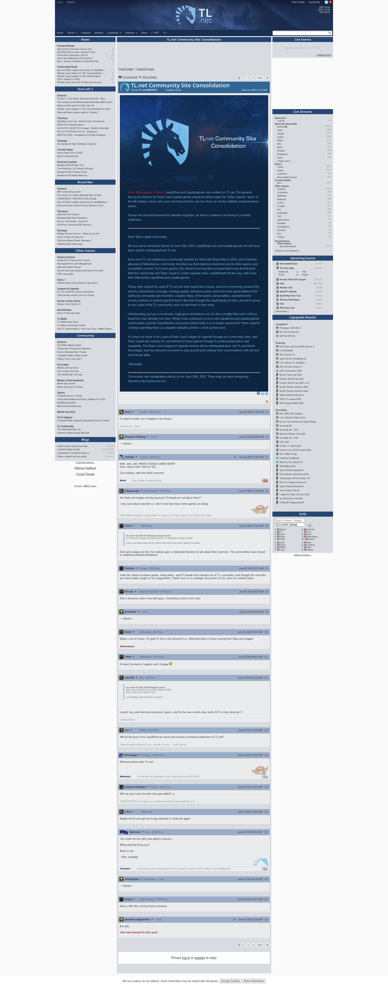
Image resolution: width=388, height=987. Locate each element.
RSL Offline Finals (288, 454)
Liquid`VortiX (283, 220)
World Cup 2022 (66, 412)
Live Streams (302, 112)
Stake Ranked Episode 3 (291, 395)
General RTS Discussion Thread (73, 260)
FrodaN (281, 206)
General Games (66, 257)
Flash (283, 545)
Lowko (280, 202)
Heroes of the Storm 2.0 (69, 304)
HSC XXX (284, 442)
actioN (280, 137)
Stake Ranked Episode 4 (291, 486)
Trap (279, 121)
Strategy (62, 140)
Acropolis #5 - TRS (288, 430)
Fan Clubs (63, 364)
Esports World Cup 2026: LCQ (294, 383)
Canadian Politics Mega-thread (72, 355)
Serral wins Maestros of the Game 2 (75, 58)
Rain (282, 542)
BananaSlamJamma (287, 177)
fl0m (279, 183)
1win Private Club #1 (289, 490)
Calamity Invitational (289, 458)
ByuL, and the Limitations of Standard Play (77, 61)
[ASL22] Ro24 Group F (68, 214)
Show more (284, 161)
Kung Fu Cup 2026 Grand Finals (295, 450)
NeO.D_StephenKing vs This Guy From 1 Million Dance (84, 329)
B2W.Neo (281, 196)
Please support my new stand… (73, 456)
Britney (280, 126)
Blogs (85, 439)
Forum (71, 33)
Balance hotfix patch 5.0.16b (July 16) (75, 105)
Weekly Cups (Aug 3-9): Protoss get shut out (79, 82)
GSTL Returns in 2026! (68, 79)
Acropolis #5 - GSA (288, 438)
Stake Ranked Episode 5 (291, 470)
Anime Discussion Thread (69, 387)
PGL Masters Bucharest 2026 (294, 474)
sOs (309, 532)
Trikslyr (281, 237)
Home (60, 33)
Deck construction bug (68, 313)
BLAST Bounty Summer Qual (293, 391)
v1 (180, 90)
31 (112, 70)
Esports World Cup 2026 (291, 379)
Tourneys (62, 118)
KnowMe (281, 223)
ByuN (283, 529)
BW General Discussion (69, 192)
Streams (99, 33)
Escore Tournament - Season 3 (72, 221)
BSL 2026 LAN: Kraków (291, 413)
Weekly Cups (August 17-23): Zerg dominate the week (81, 73)
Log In (60, 2)
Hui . (279, 209)
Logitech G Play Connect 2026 (294, 494)
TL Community (65, 426)
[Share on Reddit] (266, 393)
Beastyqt (281, 199)
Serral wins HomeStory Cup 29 (72, 55)
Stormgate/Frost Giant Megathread (74, 263)
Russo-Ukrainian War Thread (71, 352)
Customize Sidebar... (85, 462)
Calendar (86, 33)
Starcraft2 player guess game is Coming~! (77, 112)
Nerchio (311, 529)
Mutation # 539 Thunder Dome (72, 172)
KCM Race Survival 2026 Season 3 (74, 224)
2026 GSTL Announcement (70, 124)
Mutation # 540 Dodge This (70, 165)
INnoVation (312, 536)
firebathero (282, 154)
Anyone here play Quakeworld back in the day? (80, 270)
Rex (279, 233)
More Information (254, 981)
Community (85, 335)
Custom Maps (65, 149)
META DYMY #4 (287, 336)
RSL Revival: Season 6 (290, 367)
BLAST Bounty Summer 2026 (293, 387)
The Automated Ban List (68, 429)
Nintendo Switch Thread (69, 267)
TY (281, 532)
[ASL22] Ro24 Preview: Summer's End (76, 52)
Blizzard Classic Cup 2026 (292, 434)
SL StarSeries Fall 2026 (291, 498)
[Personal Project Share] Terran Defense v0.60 (80, 205)
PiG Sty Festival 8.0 (289, 332)
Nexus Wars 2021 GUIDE (70, 153)
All (267, 78)
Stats (282, 539)
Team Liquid (298, 2)
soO (309, 534)
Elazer (311, 539)
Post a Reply (150, 77)
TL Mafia (62, 318)
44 (112, 58)
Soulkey (281, 151)
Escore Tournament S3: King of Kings (297, 421)
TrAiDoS (109, 446)
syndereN (282, 174)
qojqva (280, 170)
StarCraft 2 (85, 89)
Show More (281, 311)
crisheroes (282, 192)
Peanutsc (109, 456)
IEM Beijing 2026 (287, 466)
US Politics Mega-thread (69, 345)
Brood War (85, 182)
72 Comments (130, 77)
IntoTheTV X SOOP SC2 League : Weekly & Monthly (83, 128)
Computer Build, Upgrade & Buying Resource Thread (83, 420)
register (199, 958)
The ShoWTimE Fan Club (69, 374)
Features (130, 33)
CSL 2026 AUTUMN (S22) (292, 417)
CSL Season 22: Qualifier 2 (292, 362)
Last (282, 550)
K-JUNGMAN (286, 350)
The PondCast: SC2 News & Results (75, 168)
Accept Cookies (230, 981)
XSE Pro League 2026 (290, 399)
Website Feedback (85, 468)
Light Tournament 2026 (290, 371)
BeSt (279, 147)
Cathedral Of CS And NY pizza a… (74, 453)
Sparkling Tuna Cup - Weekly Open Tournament (80, 121)
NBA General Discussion (69, 406)
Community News (67, 66)
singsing (281, 189)
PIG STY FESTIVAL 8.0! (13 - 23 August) (77, 131)
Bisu (309, 542)
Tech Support (64, 417)
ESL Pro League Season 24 (293, 482)
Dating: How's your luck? (69, 359)
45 (112, 79)
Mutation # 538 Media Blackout (72, 175)
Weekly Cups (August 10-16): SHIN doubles (78, 76)
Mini (279, 144)
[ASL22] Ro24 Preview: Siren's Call (74, 49)
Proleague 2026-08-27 (290, 328)
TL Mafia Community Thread (71, 325)
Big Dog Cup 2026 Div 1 (291, 462)
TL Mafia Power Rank (67, 322)
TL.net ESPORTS (148, 90)
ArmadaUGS (283, 226)
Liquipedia (314, 2)
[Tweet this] (262, 393)
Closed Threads (85, 474)
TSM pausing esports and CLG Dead (75, 295)
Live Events (303, 39)
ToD (279, 216)
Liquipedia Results (302, 317)
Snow (280, 157)
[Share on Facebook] (258, 393)
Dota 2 (61, 279)
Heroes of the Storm (68, 301)
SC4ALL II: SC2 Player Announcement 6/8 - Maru (81, 98)
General (61, 95)
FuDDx (110, 453)
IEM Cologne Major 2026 (291, 403)
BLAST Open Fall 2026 (290, 375)
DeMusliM (282, 213)
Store (144, 33)
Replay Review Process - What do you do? (78, 233)
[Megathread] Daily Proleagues (72, 218)
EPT (157, 33)
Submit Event (323, 55)
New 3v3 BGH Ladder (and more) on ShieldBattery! (81, 70)
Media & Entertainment (70, 380)
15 (112, 55)
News (85, 39)
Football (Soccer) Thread (69, 396)
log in (186, 958)
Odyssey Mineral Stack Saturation (74, 240)
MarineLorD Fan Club (67, 368)
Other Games (85, 251)
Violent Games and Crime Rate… (73, 446)
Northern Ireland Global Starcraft (73, 433)
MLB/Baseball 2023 (66, 402)
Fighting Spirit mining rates (70, 244)
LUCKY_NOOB (107, 450)
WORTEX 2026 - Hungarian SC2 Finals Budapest (81, 135)
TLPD (302, 514)
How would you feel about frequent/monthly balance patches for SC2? (85, 102)
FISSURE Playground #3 (291, 502)
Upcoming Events (302, 258)
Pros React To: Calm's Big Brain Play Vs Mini (79, 195)
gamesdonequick (288, 246)
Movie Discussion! (66, 383)
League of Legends (68, 288)
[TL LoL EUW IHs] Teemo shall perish (75, 292)
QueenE (281, 230)
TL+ (165, 33)
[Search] (330, 33)
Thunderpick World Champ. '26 (294, 478)
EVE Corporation (65, 274)
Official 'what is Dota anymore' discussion (77, 283)
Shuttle (280, 133)
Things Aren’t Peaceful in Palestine (74, 348)
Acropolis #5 (285, 426)
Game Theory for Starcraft (70, 237)
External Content (67, 162)
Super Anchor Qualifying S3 (292, 358)
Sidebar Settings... (302, 555)
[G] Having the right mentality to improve (76, 144)
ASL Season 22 (287, 354)
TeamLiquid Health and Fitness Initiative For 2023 (81, 399)
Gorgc (280, 167)
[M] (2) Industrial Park (67, 156)
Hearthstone (64, 310)
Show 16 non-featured (287, 251)
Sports (61, 392)
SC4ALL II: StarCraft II (290, 446)
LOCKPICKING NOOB (68, 449)
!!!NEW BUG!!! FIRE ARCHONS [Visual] (76, 198)
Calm (279, 130)
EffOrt (280, 140)
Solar (282, 536)
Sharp (310, 550)
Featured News (66, 45)
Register (71, 2)
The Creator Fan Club (68, 371)
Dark (282, 534)
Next (260, 78)
